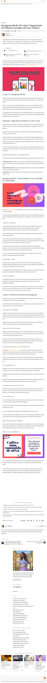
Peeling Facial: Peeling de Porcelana (19, 639)
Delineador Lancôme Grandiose (18, 645)
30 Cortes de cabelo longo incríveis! (19, 598)
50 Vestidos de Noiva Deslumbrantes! (20, 617)
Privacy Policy (17, 681)
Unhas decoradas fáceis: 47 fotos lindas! (20, 604)
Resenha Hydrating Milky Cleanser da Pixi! (21, 634)
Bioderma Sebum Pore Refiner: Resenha (20, 641)
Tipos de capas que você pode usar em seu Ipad (15, 509)
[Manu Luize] (4, 1)
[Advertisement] (23, 13)
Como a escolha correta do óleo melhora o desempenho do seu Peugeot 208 (22, 507)
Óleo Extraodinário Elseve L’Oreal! (19, 632)
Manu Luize (7, 33)
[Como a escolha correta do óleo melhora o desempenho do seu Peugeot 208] (18, 658)
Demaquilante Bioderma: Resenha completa (21, 638)
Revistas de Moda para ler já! (18, 623)
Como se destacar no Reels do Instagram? (31, 55)
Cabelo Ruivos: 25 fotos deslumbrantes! (20, 602)
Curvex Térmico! (16, 636)
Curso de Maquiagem (17, 611)
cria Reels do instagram (11, 209)
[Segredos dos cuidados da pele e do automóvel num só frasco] (6, 658)
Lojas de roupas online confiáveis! (19, 619)
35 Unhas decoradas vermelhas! (19, 600)
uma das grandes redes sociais (14, 350)
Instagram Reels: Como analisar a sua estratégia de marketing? (13, 55)
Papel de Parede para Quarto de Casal (20, 615)
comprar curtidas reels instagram (32, 64)
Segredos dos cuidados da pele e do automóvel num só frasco (18, 505)
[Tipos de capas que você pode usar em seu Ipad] (29, 658)
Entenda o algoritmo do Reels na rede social (33, 51)
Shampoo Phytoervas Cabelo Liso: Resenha (21, 643)
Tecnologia (3, 22)
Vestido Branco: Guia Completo (18, 613)
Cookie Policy (21, 681)
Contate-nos (15, 591)
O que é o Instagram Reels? (11, 50)
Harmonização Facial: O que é (18, 610)
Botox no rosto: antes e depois (19, 630)
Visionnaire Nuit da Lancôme (18, 647)
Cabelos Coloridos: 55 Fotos (18, 621)
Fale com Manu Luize (17, 579)
